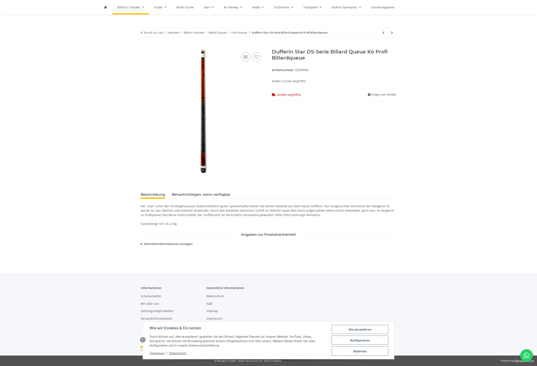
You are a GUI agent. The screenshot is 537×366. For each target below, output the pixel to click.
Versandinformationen (156, 318)
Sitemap (212, 311)
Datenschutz (177, 353)
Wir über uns (150, 304)
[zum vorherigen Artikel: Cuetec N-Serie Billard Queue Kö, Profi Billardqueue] (383, 32)
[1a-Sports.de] (105, 7)
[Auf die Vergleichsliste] (245, 56)
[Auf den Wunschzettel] (256, 56)
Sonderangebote (382, 7)
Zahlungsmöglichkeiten (157, 311)
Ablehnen (360, 351)
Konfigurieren (360, 340)
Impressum (157, 353)
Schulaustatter (151, 296)
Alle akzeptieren (359, 329)
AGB (209, 304)
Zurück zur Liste (153, 32)
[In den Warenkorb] (144, 46)
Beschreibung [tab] (153, 195)
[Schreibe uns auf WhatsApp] (526, 355)
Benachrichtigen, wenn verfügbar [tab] (201, 195)
